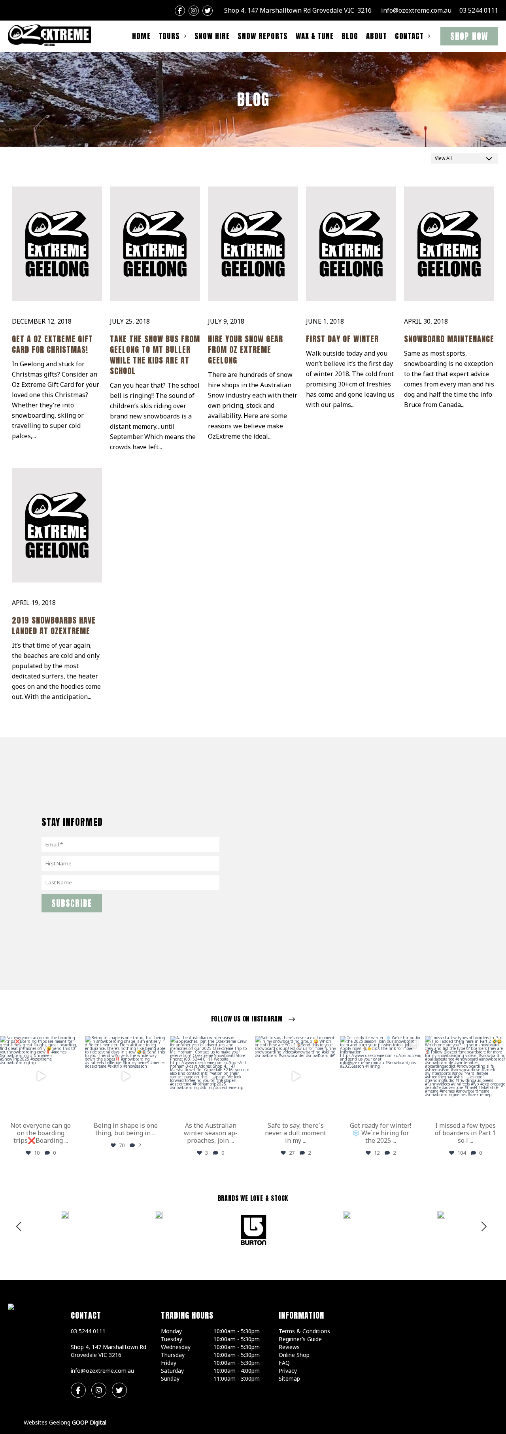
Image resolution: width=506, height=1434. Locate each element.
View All (443, 158)
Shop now (469, 36)
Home (141, 35)
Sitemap (289, 1378)
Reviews (289, 1347)
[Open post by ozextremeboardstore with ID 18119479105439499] (465, 1076)
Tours (169, 35)
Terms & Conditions (304, 1331)
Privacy (288, 1370)
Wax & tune (315, 35)
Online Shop (294, 1355)
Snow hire (212, 35)
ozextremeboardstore (40, 1043)
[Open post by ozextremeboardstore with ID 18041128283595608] (380, 1076)
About (376, 35)
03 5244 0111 (478, 10)
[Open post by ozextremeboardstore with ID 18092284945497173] (125, 1076)
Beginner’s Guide (300, 1339)
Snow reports (262, 35)
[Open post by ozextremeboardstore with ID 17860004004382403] (210, 1076)
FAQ (284, 1362)
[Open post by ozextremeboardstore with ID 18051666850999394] (40, 1076)
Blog (350, 35)
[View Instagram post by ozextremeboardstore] (74, 1109)
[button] (485, 1229)
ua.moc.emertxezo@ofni (416, 10)
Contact (409, 35)
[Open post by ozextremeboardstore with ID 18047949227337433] (295, 1076)
